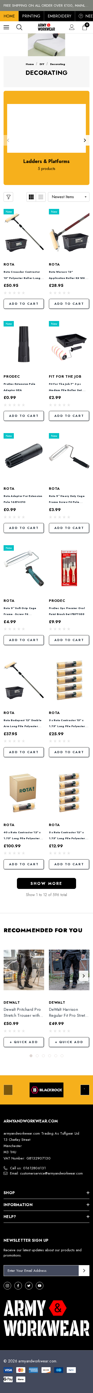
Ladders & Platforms (46, 161)
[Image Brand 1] (47, 1090)
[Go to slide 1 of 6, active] (31, 1055)
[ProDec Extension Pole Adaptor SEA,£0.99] (24, 344)
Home (9, 16)
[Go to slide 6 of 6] (62, 1055)
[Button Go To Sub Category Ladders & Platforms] (46, 128)
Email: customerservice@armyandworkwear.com (46, 1173)
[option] (46, 1090)
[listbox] (68, 197)
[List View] (41, 197)
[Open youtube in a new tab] (39, 1286)
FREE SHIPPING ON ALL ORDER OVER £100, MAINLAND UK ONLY (46, 5)
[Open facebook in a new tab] (18, 1286)
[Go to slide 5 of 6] (55, 1055)
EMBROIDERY (59, 16)
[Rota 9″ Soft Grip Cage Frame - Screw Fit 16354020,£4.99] (24, 568)
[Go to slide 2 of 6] (37, 1055)
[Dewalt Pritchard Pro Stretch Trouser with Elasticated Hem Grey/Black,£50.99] (24, 970)
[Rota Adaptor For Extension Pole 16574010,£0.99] (24, 456)
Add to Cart (24, 303)
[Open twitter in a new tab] (29, 1286)
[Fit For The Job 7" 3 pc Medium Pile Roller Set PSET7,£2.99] (69, 344)
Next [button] (84, 140)
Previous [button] (8, 140)
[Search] (19, 27)
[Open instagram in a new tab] (7, 1286)
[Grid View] (31, 197)
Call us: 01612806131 (28, 1168)
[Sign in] (72, 27)
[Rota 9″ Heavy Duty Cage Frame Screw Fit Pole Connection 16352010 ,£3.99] (69, 456)
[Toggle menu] (6, 27)
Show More (47, 883)
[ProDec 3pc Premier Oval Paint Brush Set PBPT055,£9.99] (69, 568)
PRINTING (31, 16)
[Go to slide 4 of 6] (49, 1055)
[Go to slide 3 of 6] (43, 1055)
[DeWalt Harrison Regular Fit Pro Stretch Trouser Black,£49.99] (69, 970)
